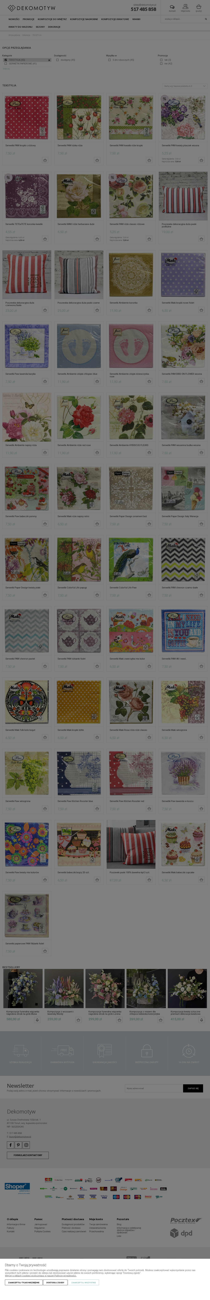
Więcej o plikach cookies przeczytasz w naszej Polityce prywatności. (41, 1275)
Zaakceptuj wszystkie (83, 1282)
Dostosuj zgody (55, 1282)
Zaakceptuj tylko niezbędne (23, 1282)
